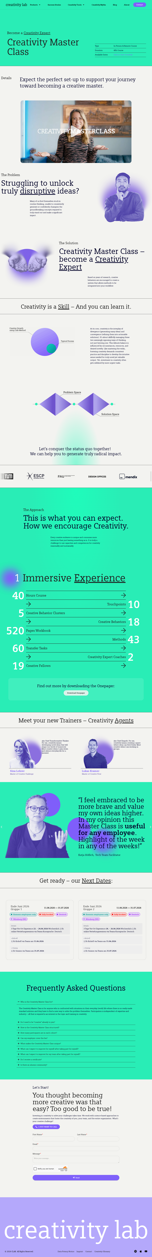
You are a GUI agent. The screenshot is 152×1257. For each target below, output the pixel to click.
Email (35, 1144)
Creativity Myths (99, 4)
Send (78, 1177)
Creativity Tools (74, 4)
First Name (38, 1134)
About (126, 4)
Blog (115, 4)
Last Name (82, 1134)
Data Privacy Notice (66, 1251)
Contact (88, 1251)
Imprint (80, 1251)
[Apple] (140, 1251)
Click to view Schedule (123, 54)
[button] (76, 131)
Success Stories (54, 4)
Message (37, 1154)
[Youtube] (146, 1251)
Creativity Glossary (102, 1251)
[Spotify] (135, 1251)
